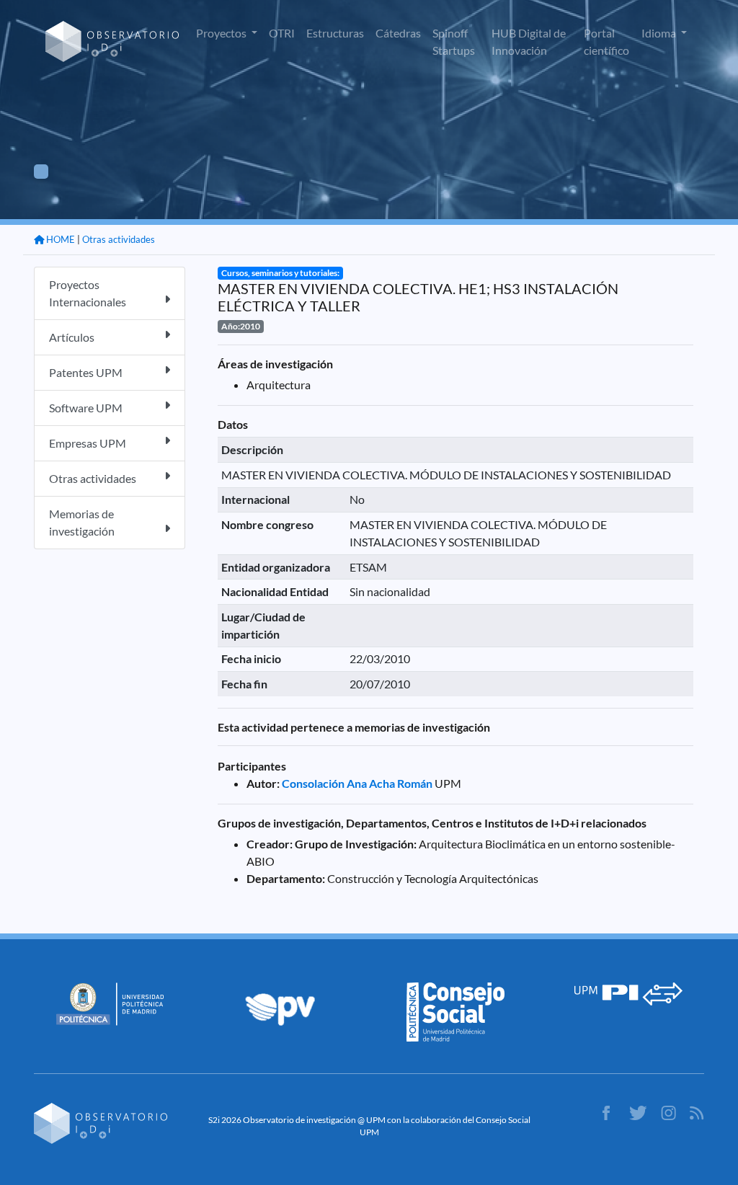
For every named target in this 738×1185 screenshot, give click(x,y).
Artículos (71, 337)
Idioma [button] (659, 33)
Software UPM (86, 407)
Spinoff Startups (453, 41)
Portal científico (606, 41)
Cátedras (398, 33)
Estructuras (335, 33)
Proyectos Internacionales (87, 293)
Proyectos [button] (222, 33)
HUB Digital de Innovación (529, 41)
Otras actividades (118, 239)
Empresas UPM (87, 443)
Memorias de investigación (82, 522)
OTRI (282, 33)
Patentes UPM (86, 372)
